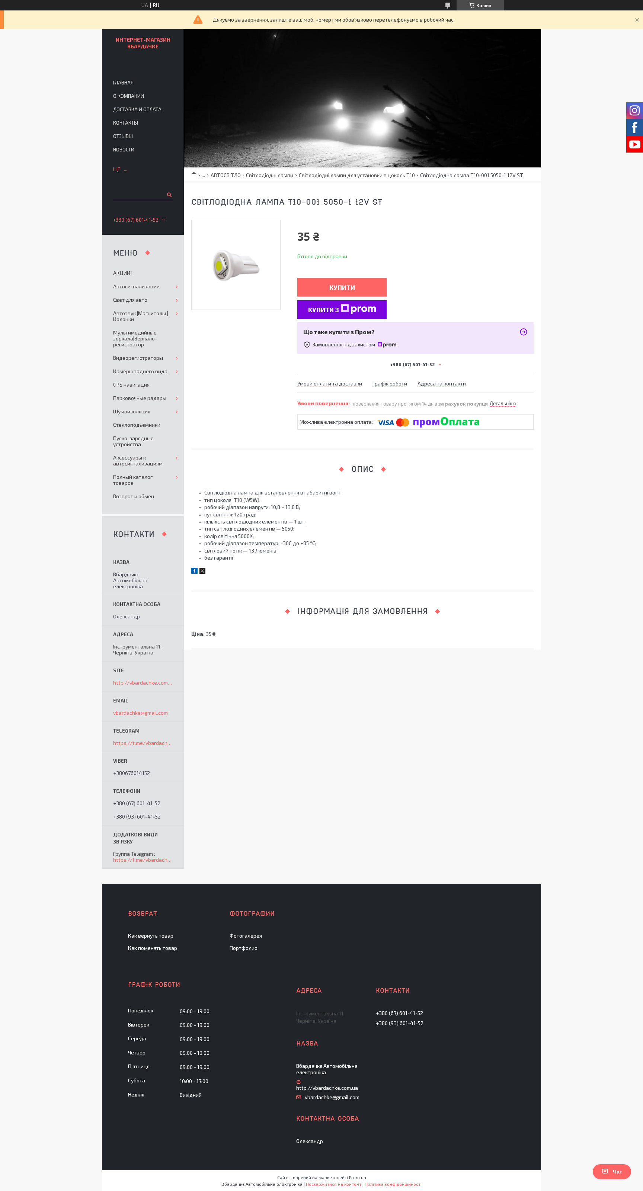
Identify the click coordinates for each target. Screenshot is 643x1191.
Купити (342, 287)
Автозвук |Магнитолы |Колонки (140, 316)
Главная (123, 83)
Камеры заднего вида (140, 371)
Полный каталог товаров (133, 480)
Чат (617, 1172)
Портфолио (243, 948)
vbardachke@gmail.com (140, 713)
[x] (202, 572)
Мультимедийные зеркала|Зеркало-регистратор (135, 338)
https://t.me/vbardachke (143, 743)
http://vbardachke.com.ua (143, 683)
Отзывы (123, 136)
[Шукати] (169, 194)
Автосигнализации (136, 286)
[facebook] (194, 572)
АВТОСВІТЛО (226, 175)
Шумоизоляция (131, 411)
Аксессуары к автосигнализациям (138, 460)
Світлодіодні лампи (269, 175)
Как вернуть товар (150, 935)
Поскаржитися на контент (333, 1184)
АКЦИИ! (122, 273)
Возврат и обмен (133, 496)
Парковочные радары (139, 398)
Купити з (323, 309)
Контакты (125, 123)
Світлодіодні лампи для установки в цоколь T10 (357, 175)
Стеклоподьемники (136, 425)
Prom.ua (357, 1177)
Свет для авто (130, 300)
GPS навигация (131, 384)
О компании (128, 96)
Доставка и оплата (137, 109)
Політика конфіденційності (393, 1184)
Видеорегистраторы (138, 358)
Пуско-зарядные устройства (133, 441)
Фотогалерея (246, 935)
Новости (123, 150)
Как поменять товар (152, 948)
